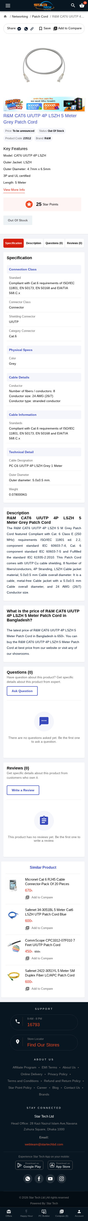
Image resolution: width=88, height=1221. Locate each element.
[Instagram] (61, 1178)
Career (42, 1087)
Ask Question (22, 691)
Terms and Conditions (23, 1081)
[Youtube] (50, 1178)
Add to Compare (67, 28)
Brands (44, 1094)
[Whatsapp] (27, 1178)
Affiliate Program (24, 1067)
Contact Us (72, 1087)
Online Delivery (31, 1074)
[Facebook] (39, 1178)
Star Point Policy (20, 1087)
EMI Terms (49, 1067)
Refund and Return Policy (62, 1081)
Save (44, 28)
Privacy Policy (57, 1074)
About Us (69, 1067)
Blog (55, 1087)
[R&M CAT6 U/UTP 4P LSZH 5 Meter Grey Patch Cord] (44, 65)
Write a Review (23, 790)
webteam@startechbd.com (44, 1144)
